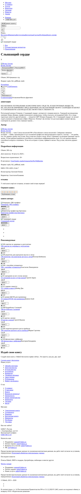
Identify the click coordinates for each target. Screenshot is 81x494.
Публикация (9, 379)
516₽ (3, 335)
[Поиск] (3, 30)
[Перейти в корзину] (4, 38)
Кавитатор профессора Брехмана (12, 213)
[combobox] (40, 28)
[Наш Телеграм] (6, 486)
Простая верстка (11, 368)
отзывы (9, 97)
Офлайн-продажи (11, 366)
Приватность (9, 396)
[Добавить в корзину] (9, 73)
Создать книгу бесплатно (10, 360)
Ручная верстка (10, 369)
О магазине (9, 390)
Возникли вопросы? (12, 394)
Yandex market (19, 161)
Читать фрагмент (7, 70)
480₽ (3, 209)
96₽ (3, 303)
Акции (7, 14)
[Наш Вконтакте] (6, 484)
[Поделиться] (3, 92)
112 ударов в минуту (8, 288)
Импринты (12, 35)
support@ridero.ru (20, 442)
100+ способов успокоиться (11, 267)
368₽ (3, 272)
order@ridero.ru (26, 446)
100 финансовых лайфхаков (11, 341)
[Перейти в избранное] (2, 38)
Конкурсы (8, 8)
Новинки (8, 414)
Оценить (14, 86)
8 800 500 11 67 (6, 435)
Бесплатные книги (11, 416)
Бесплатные (29, 35)
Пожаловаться (6, 95)
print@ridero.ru (22, 444)
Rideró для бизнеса (11, 381)
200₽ (3, 282)
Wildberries (39, 161)
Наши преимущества (12, 398)
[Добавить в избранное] (3, 89)
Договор (8, 401)
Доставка (8, 422)
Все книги (4, 35)
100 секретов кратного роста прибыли (14, 330)
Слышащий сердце (7, 221)
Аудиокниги (9, 412)
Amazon (27, 161)
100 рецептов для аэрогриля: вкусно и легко (17, 257)
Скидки (36, 35)
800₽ (3, 293)
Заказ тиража (9, 377)
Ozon (12, 161)
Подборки (43, 35)
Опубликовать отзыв (8, 194)
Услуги (7, 6)
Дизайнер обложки (12, 375)
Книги (7, 392)
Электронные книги (12, 410)
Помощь (8, 17)
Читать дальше (6, 464)
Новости (8, 12)
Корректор (9, 373)
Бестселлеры (20, 35)
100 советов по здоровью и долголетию (15, 246)
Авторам (8, 10)
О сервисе (8, 4)
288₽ (3, 261)
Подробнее (5, 84)
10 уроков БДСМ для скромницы (13, 299)
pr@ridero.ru (12, 447)
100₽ (3, 217)
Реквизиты (9, 399)
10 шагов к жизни (7, 320)
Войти (3, 26)
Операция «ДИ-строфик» (10, 204)
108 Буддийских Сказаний (10, 309)
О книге (4, 97)
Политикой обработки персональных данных (28, 453)
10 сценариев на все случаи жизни (13, 278)
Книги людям (52, 35)
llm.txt (7, 403)
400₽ (3, 225)
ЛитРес (32, 161)
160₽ (3, 314)
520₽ (3, 324)
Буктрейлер (9, 371)
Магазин (8, 2)
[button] (40, 30)
